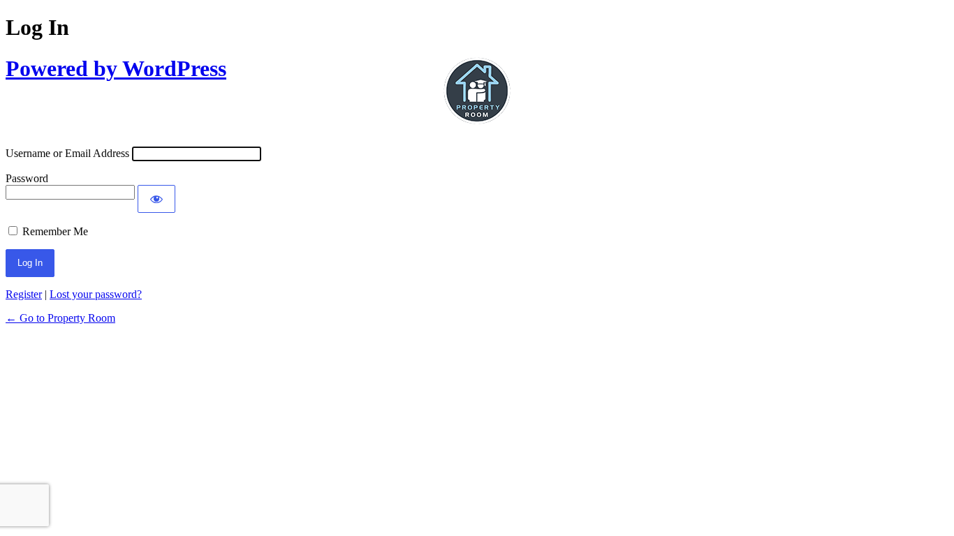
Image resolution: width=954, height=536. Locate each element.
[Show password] (156, 199)
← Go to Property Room (60, 318)
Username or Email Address (67, 153)
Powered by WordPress (116, 68)
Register (24, 294)
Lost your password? (96, 294)
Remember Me (55, 231)
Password (27, 178)
